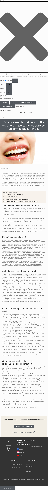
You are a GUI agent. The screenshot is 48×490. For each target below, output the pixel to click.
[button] (24, 37)
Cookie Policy (3, 109)
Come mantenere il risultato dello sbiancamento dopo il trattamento (21, 201)
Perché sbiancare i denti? (10, 196)
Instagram (21, 452)
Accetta (5, 102)
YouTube (21, 455)
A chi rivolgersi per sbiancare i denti (13, 198)
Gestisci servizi (3, 96)
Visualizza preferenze (27, 102)
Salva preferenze (7, 106)
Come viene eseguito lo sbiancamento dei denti (16, 199)
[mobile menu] (4, 117)
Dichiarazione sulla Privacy (5, 110)
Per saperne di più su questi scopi (7, 99)
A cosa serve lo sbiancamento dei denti (14, 194)
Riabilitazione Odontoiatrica (29, 465)
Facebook (21, 449)
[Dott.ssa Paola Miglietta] (24, 113)
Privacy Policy (38, 479)
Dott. (6, 431)
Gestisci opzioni (3, 95)
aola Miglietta (15, 431)
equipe (23, 431)
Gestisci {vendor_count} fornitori (6, 98)
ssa (9, 431)
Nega (13, 102)
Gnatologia (29, 471)
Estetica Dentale (30, 469)
